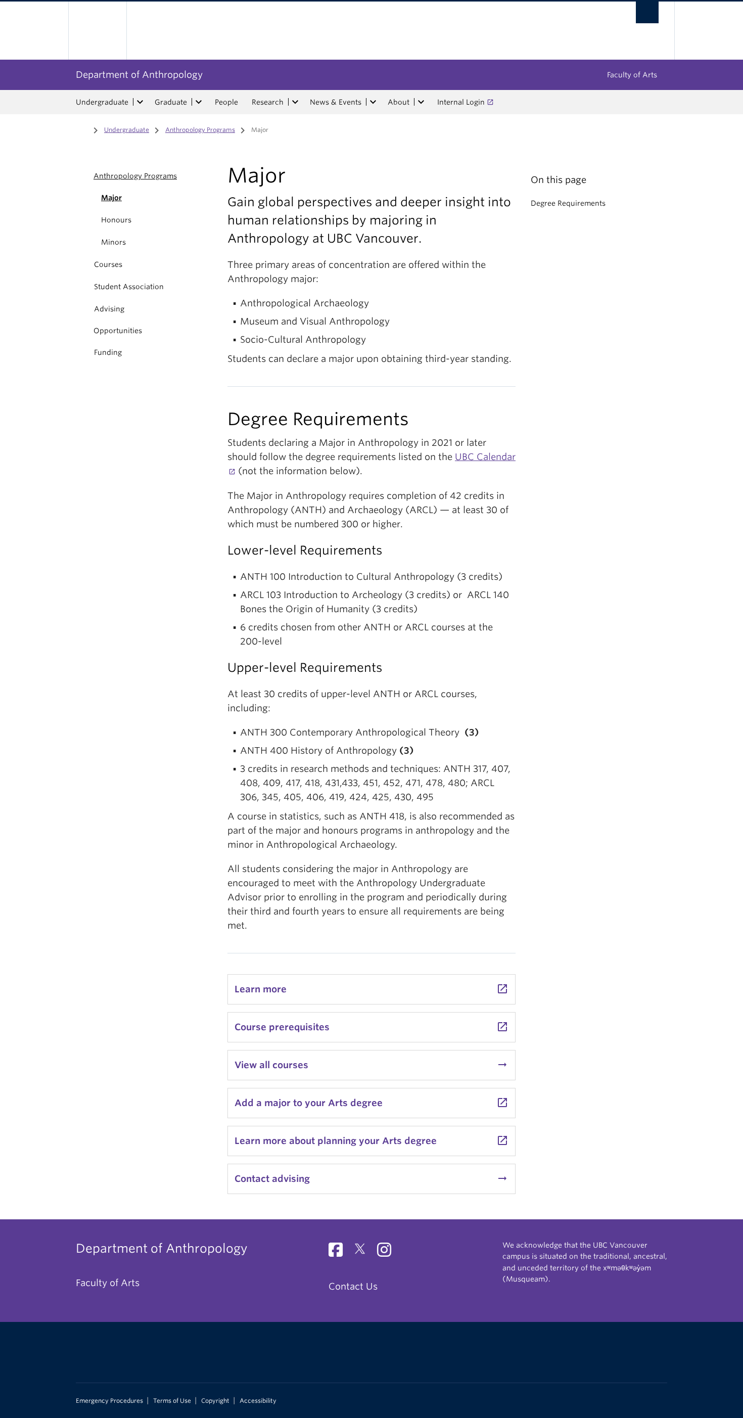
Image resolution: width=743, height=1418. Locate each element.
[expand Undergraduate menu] (140, 102)
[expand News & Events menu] (373, 102)
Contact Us (353, 1286)
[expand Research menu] (295, 102)
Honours (116, 220)
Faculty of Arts (632, 75)
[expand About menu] (421, 102)
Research (268, 102)
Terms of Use (172, 1400)
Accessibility (258, 1400)
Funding (108, 352)
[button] (82, 176)
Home (82, 129)
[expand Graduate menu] (198, 102)
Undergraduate (102, 102)
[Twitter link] (363, 1252)
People (226, 102)
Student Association (129, 287)
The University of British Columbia (97, 31)
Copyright (215, 1400)
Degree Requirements (568, 203)
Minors (113, 242)
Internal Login (461, 102)
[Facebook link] (339, 1252)
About (398, 102)
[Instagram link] (388, 1252)
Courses (108, 264)
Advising (109, 309)
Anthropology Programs (200, 129)
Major (111, 198)
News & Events (335, 102)
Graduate (171, 102)
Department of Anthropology (139, 74)
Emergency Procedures (109, 1400)
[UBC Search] (647, 12)
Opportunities (118, 331)
